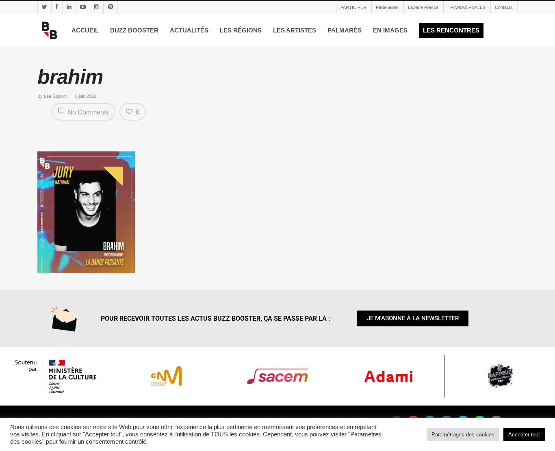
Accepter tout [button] (524, 435)
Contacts (504, 7)
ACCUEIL (85, 30)
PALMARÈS (344, 30)
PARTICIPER (353, 7)
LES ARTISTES (294, 30)
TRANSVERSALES (467, 7)
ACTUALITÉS (189, 30)
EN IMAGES (390, 30)
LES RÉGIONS (241, 30)
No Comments (87, 112)
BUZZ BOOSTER (134, 30)
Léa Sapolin (55, 96)
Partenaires (387, 7)
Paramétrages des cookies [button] (462, 435)
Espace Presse (423, 7)
